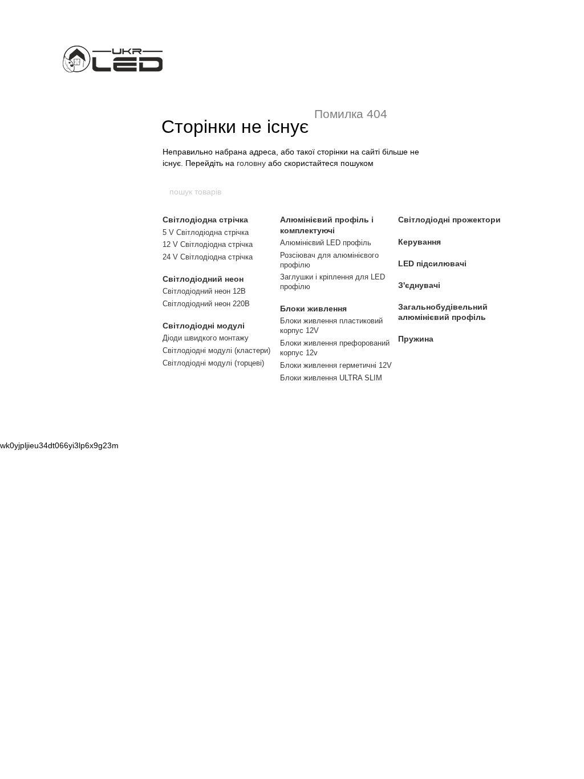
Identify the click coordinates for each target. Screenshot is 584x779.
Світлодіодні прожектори (449, 219)
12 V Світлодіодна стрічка (208, 244)
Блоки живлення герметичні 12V (336, 365)
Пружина (415, 338)
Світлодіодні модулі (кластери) (216, 350)
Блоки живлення (313, 308)
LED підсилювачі (432, 263)
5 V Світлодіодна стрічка (206, 232)
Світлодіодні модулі (204, 325)
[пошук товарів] (416, 191)
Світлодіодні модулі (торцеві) (213, 363)
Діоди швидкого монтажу (206, 338)
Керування (419, 241)
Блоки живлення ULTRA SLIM (331, 378)
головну (251, 163)
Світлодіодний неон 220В (206, 303)
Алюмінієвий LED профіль (325, 242)
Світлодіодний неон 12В (204, 291)
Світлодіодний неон (203, 278)
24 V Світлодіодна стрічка (208, 257)
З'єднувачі (419, 285)
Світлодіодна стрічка (205, 219)
